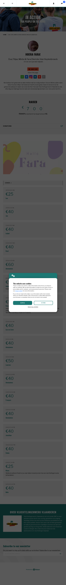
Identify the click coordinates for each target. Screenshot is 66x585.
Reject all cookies (33, 306)
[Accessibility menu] (64, 2)
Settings (43, 303)
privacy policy (19, 291)
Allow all (22, 303)
